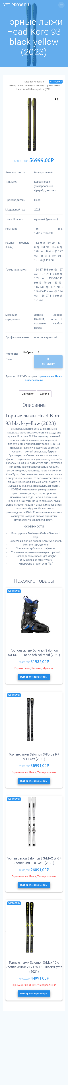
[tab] (27, 393)
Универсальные (34, 85)
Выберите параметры (34, 677)
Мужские (48, 668)
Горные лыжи (46, 376)
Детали (44, 393)
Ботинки (37, 668)
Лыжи (20, 85)
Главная (28, 81)
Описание (28, 393)
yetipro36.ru (16, 5)
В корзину (48, 361)
